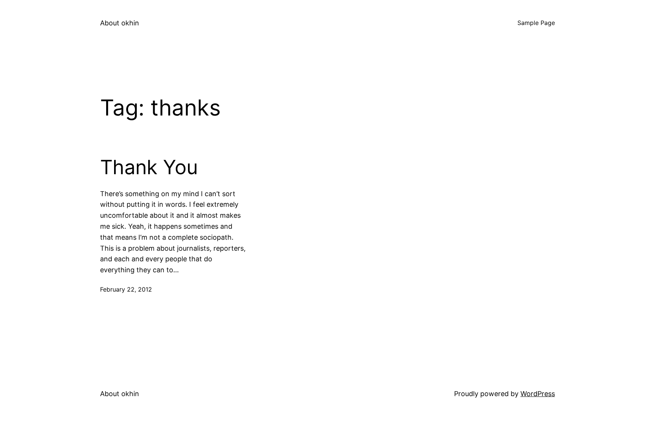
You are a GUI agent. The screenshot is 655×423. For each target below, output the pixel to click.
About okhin (119, 23)
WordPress (537, 394)
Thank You (149, 167)
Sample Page (536, 23)
